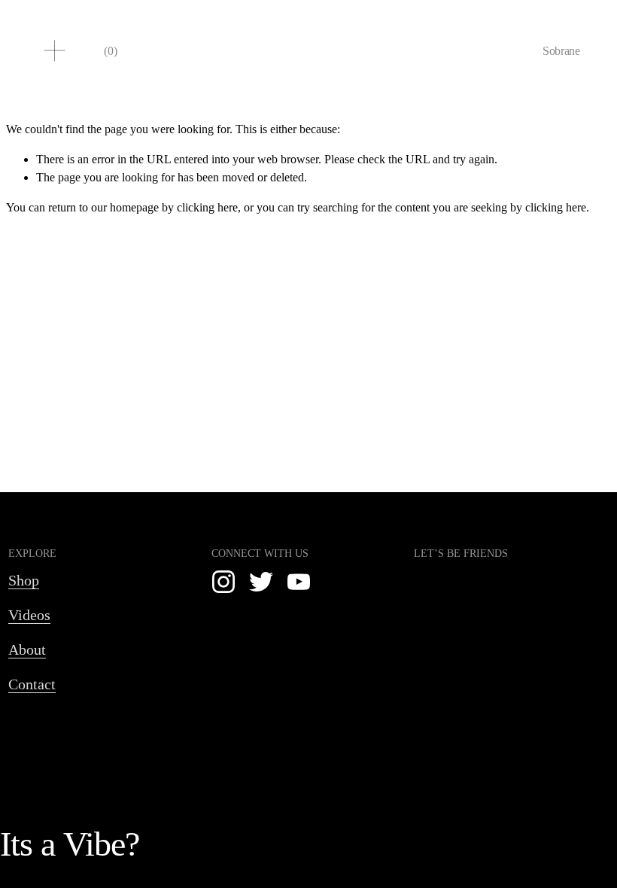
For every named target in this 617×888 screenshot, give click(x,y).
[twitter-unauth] (261, 582)
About (27, 649)
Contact (32, 684)
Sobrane (561, 50)
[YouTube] (299, 582)
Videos (29, 615)
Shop (23, 580)
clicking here (207, 207)
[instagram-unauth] (223, 582)
